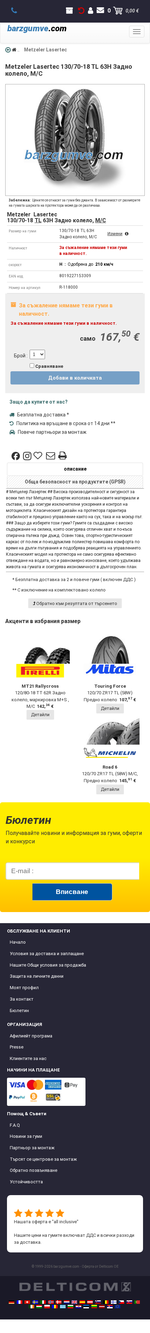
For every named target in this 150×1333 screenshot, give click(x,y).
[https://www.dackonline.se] (35, 1302)
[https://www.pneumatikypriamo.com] (129, 1302)
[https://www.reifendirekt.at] (90, 1302)
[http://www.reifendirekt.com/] (117, 1306)
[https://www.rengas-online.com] (114, 1302)
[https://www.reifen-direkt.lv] (102, 1306)
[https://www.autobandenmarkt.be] (105, 1302)
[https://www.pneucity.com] (137, 1302)
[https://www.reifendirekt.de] (11, 1302)
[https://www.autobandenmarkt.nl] (66, 1302)
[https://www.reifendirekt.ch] (27, 1302)
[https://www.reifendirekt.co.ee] (86, 1306)
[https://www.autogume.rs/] (110, 1306)
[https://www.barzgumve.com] (70, 1306)
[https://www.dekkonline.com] (51, 1302)
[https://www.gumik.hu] (39, 1306)
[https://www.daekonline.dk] (58, 1302)
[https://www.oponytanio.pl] (47, 1306)
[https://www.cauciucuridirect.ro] (55, 1306)
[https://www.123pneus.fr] (19, 1302)
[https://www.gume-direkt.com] (98, 1302)
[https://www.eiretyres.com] (31, 1306)
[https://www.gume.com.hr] (78, 1306)
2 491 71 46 (18, 11)
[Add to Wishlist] (38, 456)
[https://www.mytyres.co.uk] (74, 1302)
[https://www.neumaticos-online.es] (82, 1302)
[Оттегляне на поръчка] (81, 11)
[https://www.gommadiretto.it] (43, 1302)
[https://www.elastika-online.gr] (63, 1306)
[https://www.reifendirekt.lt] (94, 1306)
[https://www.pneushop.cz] (121, 1302)
